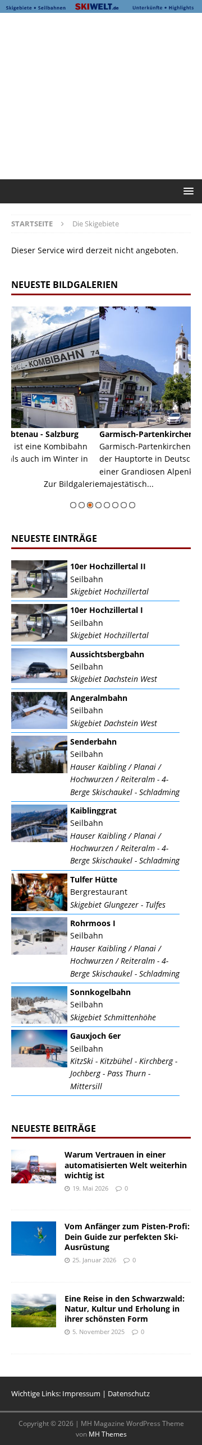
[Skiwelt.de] (101, 6)
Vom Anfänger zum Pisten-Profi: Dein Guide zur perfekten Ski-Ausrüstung (127, 1236)
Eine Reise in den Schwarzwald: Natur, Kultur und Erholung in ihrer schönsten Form (125, 1308)
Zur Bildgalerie (167, 496)
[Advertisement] (106, 94)
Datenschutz (129, 1393)
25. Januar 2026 (94, 1260)
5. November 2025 (98, 1331)
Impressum (81, 1393)
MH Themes (108, 1434)
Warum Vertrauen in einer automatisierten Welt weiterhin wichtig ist (126, 1164)
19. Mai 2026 (90, 1188)
